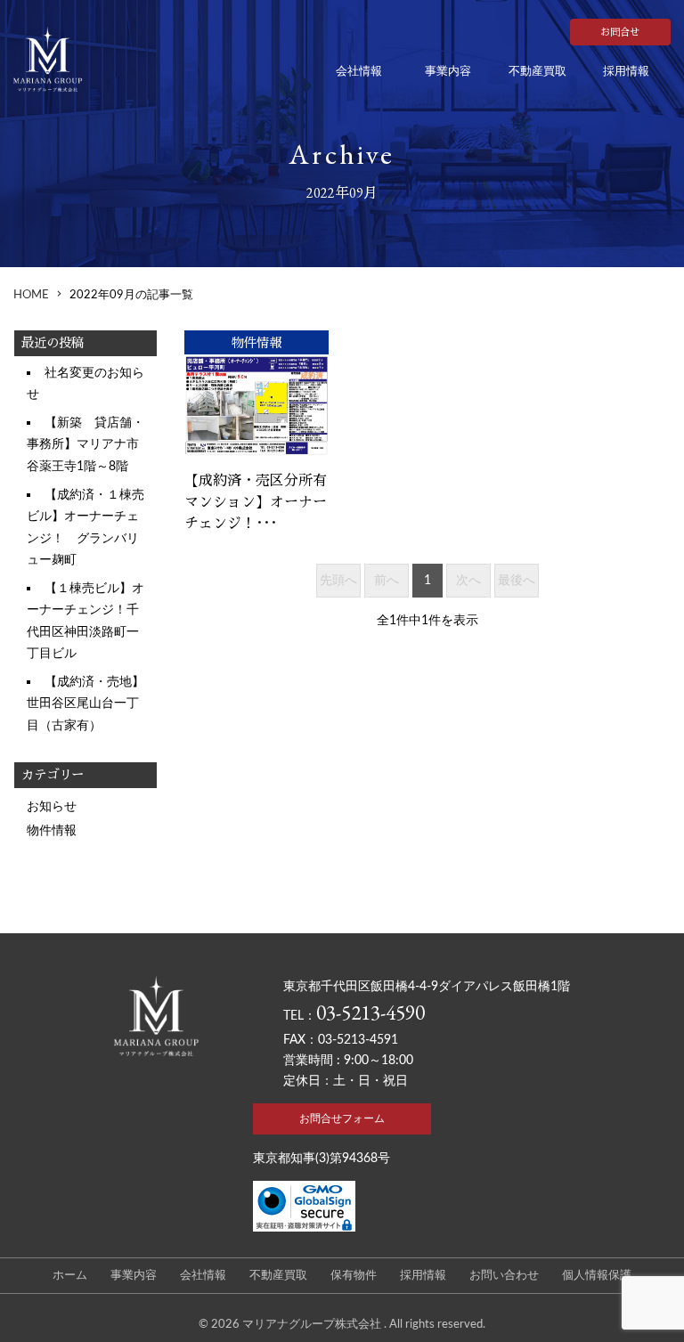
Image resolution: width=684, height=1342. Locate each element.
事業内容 (448, 71)
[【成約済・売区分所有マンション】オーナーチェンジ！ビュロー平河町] (256, 405)
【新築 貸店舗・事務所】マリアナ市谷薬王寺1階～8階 (85, 444)
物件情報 (52, 830)
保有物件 (353, 1275)
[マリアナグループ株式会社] (71, 59)
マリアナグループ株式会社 (313, 1324)
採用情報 (626, 71)
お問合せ (619, 32)
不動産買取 (537, 71)
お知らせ (52, 806)
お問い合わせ (504, 1275)
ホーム (70, 1275)
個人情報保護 (596, 1275)
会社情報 (359, 71)
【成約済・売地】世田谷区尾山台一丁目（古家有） (85, 703)
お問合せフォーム (342, 1118)
